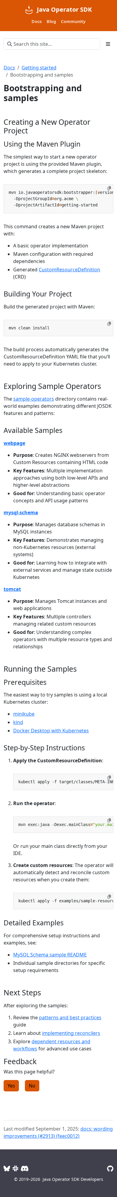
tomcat (12, 589)
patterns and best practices (70, 1017)
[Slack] (15, 1168)
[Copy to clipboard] (109, 188)
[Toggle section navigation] (108, 43)
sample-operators (33, 399)
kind (18, 722)
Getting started (39, 67)
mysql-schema (21, 512)
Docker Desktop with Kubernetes (51, 730)
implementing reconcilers (71, 1033)
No (32, 1085)
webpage (14, 443)
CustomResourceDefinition (69, 269)
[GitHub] (110, 1168)
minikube (23, 714)
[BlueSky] (7, 1168)
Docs (9, 67)
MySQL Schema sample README (50, 954)
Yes (11, 1085)
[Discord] (25, 1168)
